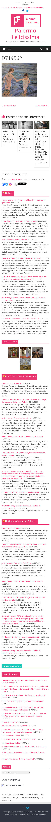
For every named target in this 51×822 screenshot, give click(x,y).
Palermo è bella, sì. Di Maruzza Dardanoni (8, 135)
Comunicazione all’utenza (11, 383)
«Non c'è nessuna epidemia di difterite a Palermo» (21, 258)
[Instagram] (10, 184)
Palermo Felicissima (25, 34)
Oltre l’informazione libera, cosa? (14, 726)
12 (3, 145)
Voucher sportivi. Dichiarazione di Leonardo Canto (21, 492)
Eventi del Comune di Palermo (20, 376)
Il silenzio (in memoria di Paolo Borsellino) (18, 759)
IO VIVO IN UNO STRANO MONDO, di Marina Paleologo (24, 138)
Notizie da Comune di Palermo (20, 521)
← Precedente (9, 105)
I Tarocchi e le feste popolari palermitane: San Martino (22, 7)
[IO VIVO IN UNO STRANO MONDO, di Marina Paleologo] (25, 122)
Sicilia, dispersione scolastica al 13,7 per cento (19, 221)
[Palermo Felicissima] (4, 49)
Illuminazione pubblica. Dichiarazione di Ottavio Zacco (22, 436)
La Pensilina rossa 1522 (11, 735)
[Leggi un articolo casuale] (46, 48)
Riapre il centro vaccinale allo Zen (14, 240)
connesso (16, 179)
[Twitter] (6, 184)
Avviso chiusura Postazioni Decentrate (16, 418)
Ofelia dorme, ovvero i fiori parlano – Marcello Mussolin (23, 753)
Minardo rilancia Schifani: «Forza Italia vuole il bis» (21, 319)
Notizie (9, 193)
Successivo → (42, 105)
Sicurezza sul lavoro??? (10, 722)
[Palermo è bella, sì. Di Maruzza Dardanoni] (9, 122)
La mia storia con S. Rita (11, 743)
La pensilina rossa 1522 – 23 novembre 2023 (19, 739)
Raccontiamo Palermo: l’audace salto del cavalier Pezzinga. (24, 746)
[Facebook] (3, 184)
